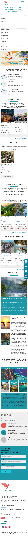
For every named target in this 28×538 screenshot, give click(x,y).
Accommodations (5, 44)
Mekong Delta (4, 167)
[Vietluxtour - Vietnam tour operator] (6, 487)
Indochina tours (5, 32)
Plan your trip (5, 38)
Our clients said (6, 415)
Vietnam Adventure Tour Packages (6, 256)
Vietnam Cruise (5, 29)
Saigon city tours (5, 127)
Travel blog (4, 46)
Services (3, 41)
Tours (2, 24)
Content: (3, 464)
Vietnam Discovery (5, 27)
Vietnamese (4, 49)
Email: (2, 454)
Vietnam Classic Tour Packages (6, 221)
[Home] (13, 18)
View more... (24, 138)
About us (3, 21)
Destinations (4, 35)
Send (6, 471)
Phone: (2, 459)
